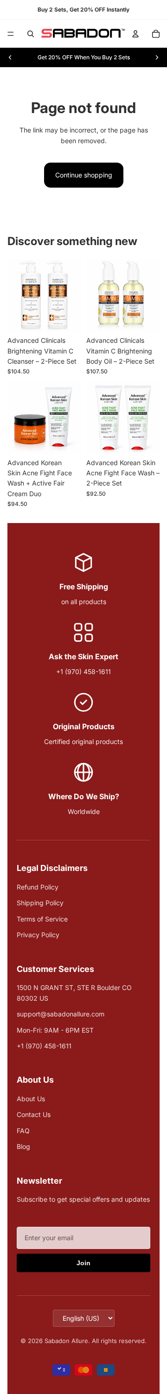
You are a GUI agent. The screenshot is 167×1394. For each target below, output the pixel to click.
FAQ (23, 1131)
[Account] (135, 34)
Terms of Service (42, 919)
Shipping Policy (40, 903)
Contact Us (34, 1114)
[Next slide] (157, 57)
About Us (31, 1099)
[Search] (30, 34)
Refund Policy (37, 887)
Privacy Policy (38, 935)
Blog (23, 1146)
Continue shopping (83, 175)
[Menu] (10, 33)
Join (83, 1263)
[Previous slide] (10, 57)
